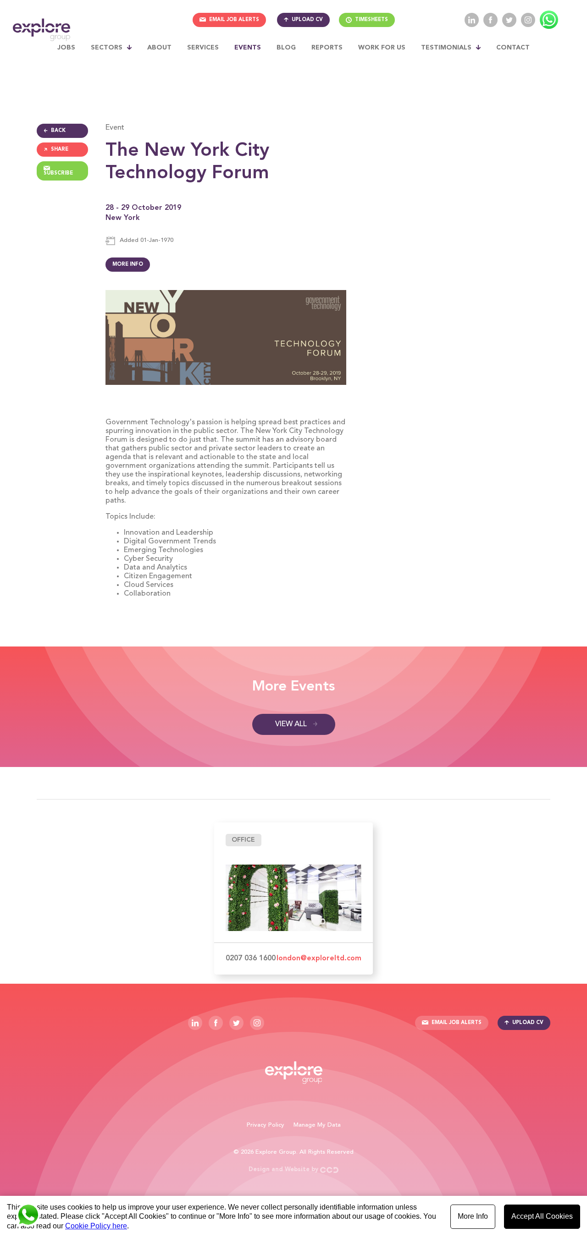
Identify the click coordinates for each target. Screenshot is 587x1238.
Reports (327, 47)
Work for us (381, 47)
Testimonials (446, 47)
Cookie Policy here (96, 1226)
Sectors (106, 47)
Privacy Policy (265, 1125)
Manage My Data (317, 1125)
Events (247, 47)
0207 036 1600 (251, 958)
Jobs (66, 47)
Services (203, 47)
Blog (286, 47)
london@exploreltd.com (319, 958)
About (159, 47)
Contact (513, 47)
